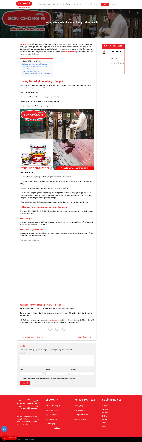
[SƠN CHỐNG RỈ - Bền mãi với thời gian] (25, 4)
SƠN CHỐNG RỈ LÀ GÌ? (85, 337)
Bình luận (23, 353)
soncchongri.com (68, 52)
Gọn (40, 61)
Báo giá (89, 4)
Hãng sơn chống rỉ (63, 4)
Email (47, 369)
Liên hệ (113, 4)
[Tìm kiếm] (125, 4)
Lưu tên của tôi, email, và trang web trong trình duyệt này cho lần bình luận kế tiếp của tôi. (49, 378)
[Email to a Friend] (57, 329)
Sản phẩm (105, 413)
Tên (21, 369)
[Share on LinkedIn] (63, 329)
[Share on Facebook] (50, 329)
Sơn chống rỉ (78, 4)
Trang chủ (42, 4)
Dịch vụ (96, 4)
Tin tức (104, 4)
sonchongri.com (54, 320)
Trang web (74, 369)
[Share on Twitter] (53, 329)
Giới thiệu (51, 4)
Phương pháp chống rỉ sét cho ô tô (32, 337)
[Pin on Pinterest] (60, 329)
